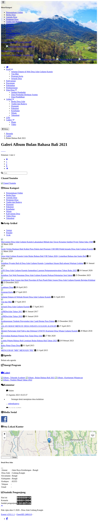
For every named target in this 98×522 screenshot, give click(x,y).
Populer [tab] (9, 233)
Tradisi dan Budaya (14, 22)
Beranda (9, 133)
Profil (8, 69)
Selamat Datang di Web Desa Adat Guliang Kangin (32, 72)
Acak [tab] (8, 235)
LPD (8, 117)
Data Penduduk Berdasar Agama (24, 95)
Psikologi (10, 26)
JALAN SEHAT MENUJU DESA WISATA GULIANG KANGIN (28, 326)
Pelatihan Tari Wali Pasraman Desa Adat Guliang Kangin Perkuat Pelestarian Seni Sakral (37, 275)
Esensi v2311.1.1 (8, 514)
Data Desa (10, 90)
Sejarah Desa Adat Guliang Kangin (15, 307)
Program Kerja (17, 76)
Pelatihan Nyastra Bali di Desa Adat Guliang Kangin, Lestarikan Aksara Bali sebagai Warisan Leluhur (42, 263)
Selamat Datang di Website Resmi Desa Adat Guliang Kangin (26, 297)
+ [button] (4, 433)
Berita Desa (11, 15)
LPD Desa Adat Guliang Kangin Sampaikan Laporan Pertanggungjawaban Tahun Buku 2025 (39, 270)
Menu (6, 129)
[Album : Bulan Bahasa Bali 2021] (40, 378)
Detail (14, 457)
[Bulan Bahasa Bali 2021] (60, 59)
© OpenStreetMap (83, 455)
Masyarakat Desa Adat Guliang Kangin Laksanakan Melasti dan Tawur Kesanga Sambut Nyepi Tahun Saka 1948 (47, 242)
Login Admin (23, 42)
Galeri (8, 136)
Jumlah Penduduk (18, 92)
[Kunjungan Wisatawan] (81, 59)
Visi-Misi (15, 74)
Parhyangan (11, 81)
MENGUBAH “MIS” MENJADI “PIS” (17, 350)
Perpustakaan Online (14, 12)
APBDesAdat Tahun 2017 (11, 311)
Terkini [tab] (9, 230)
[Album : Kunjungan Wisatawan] (69, 378)
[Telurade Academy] (40, 59)
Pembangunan (12, 88)
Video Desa (11, 35)
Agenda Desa (11, 17)
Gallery (9, 120)
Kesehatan (10, 28)
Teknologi (10, 38)
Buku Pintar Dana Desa (10, 345)
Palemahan (10, 85)
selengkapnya (13, 400)
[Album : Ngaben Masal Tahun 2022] (16, 380)
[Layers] (92, 435)
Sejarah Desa (16, 78)
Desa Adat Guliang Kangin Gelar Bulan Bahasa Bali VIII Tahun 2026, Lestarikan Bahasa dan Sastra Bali (43, 256)
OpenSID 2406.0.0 (24, 514)
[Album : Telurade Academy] (13, 378)
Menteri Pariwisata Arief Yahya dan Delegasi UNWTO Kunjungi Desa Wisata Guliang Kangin (39, 331)
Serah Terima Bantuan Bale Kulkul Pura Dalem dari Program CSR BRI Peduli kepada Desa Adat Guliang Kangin (47, 249)
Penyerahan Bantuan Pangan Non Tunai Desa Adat (21, 336)
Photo (13, 122)
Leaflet (75, 455)
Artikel (9, 99)
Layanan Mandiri (8, 42)
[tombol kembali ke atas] (2, 506)
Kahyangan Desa (13, 33)
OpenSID (93, 455)
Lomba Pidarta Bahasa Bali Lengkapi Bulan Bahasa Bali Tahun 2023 (29, 341)
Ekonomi (10, 24)
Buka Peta (6, 457)
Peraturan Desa (12, 19)
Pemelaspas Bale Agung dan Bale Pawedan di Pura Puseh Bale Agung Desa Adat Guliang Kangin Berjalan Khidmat (48, 280)
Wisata (8, 31)
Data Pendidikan (18, 97)
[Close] (2, 468)
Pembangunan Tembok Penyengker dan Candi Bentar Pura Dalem (27, 321)
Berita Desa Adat (18, 101)
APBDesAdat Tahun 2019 (11, 316)
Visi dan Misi (6, 302)
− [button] (4, 437)
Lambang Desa (7, 287)
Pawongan (10, 83)
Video (13, 124)
